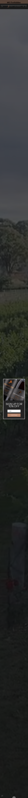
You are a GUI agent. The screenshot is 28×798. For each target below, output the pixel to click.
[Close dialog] (23, 380)
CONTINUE (14, 415)
